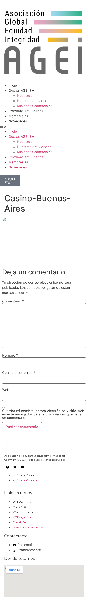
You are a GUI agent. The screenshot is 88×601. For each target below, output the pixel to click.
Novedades (18, 121)
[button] (44, 126)
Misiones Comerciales (34, 106)
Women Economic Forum (28, 512)
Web (5, 389)
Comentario (13, 301)
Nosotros (24, 95)
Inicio (13, 85)
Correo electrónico (18, 372)
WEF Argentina (22, 502)
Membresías (18, 116)
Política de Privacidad (26, 475)
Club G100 (19, 507)
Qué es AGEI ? (20, 90)
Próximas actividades (26, 111)
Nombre (10, 355)
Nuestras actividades (34, 101)
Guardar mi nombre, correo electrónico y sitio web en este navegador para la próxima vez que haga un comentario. (43, 414)
